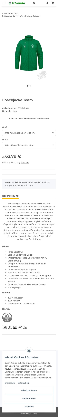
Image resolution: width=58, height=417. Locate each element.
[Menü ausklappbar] (3, 2)
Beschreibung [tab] (10, 195)
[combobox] (29, 133)
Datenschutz (23, 383)
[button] (37, 3)
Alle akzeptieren (29, 390)
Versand (25, 162)
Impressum (10, 383)
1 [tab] (27, 86)
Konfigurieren (29, 398)
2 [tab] (30, 86)
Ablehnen (29, 406)
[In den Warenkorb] (4, 24)
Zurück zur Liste (10, 13)
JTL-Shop (33, 413)
